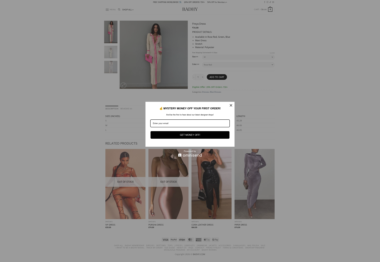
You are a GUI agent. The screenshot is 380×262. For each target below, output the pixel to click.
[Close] (231, 105)
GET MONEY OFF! (190, 135)
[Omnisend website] (190, 153)
